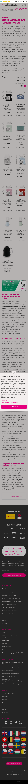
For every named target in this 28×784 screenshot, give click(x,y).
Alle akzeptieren (14, 407)
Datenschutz (14, 402)
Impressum (5, 402)
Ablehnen (4, 401)
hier (2, 396)
